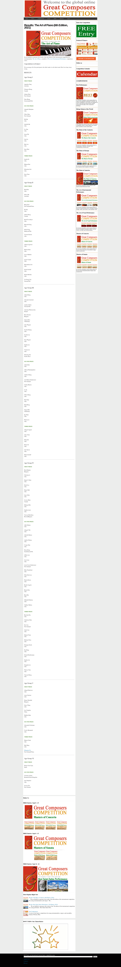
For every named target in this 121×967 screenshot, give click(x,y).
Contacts (26, 961)
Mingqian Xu (27, 750)
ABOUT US (26, 959)
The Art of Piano (37, 59)
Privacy (26, 963)
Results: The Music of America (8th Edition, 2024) (41, 897)
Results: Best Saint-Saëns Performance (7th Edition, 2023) (43, 904)
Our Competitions (33, 911)
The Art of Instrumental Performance (57, 59)
